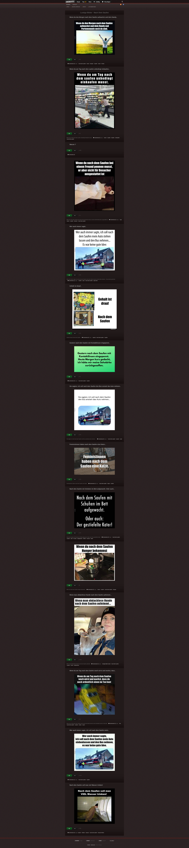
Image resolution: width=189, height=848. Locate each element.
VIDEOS (84, 6)
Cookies (88, 844)
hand (88, 63)
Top (84, 1)
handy (103, 63)
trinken (83, 832)
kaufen (113, 137)
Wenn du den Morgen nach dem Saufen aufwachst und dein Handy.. (93, 17)
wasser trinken (101, 832)
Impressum (93, 844)
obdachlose (76, 665)
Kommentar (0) (72, 63)
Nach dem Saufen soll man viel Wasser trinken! (86, 785)
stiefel (84, 538)
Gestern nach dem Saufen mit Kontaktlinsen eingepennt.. (90, 343)
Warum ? (73, 144)
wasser (87, 832)
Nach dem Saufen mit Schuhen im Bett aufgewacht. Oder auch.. (92, 489)
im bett (75, 538)
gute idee (96, 280)
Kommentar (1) (72, 280)
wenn (105, 137)
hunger (114, 589)
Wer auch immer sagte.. (78, 226)
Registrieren (75, 4)
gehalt (94, 337)
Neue (90, 1)
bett (71, 538)
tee (120, 723)
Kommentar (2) (113, 219)
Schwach (75, 59)
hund (72, 665)
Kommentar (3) (96, 663)
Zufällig (98, 1)
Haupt (78, 1)
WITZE (68, 6)
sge (121, 219)
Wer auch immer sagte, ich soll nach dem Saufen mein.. (89, 730)
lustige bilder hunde (107, 663)
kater (92, 538)
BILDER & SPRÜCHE (76, 6)
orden (80, 724)
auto (84, 280)
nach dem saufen (82, 63)
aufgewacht (80, 538)
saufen (95, 63)
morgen (91, 63)
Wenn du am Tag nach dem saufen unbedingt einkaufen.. (89, 69)
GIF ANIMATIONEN (92, 6)
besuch (75, 221)
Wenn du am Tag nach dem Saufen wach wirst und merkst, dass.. (93, 670)
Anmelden (68, 4)
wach (99, 63)
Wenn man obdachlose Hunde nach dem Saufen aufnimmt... (91, 595)
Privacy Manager (99, 844)
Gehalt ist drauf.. (75, 286)
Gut (69, 59)
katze (109, 483)
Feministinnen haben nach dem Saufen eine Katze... (88, 444)
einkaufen (118, 137)
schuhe (88, 538)
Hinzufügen (107, 1)
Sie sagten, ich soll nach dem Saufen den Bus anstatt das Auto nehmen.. (95, 386)
